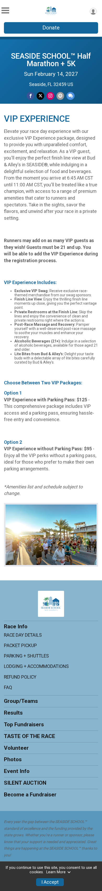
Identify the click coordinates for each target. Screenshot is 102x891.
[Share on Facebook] (30, 96)
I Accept (50, 882)
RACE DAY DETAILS (23, 635)
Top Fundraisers (24, 724)
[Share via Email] (60, 96)
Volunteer (16, 748)
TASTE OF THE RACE (29, 736)
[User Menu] (93, 11)
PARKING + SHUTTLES (26, 656)
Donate (51, 27)
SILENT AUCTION (25, 783)
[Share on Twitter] (40, 96)
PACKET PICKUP (20, 645)
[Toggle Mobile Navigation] (5, 10)
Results (13, 713)
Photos (13, 759)
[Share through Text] (70, 96)
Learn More (56, 872)
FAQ (8, 687)
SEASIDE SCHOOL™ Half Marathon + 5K (51, 60)
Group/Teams (21, 701)
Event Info (17, 771)
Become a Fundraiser (30, 794)
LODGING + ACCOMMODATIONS (36, 666)
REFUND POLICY (20, 677)
